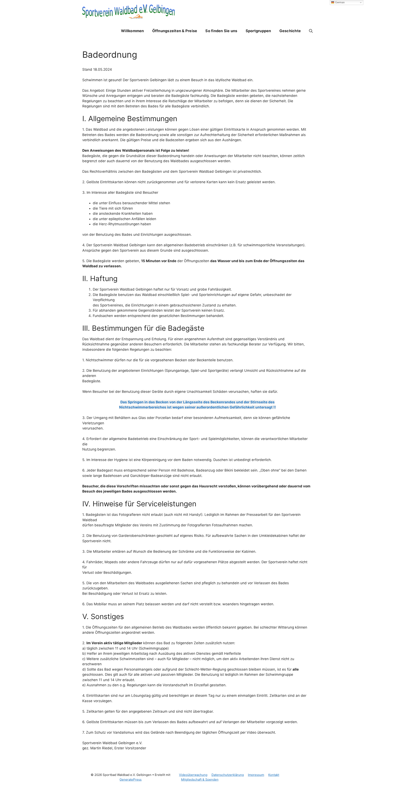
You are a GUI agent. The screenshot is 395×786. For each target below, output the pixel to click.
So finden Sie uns (221, 31)
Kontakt (273, 775)
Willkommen (132, 31)
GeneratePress (131, 779)
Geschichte (290, 31)
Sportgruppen (258, 31)
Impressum (256, 775)
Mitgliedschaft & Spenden (199, 779)
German (339, 2)
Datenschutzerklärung (227, 775)
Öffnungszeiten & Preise (174, 31)
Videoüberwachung (193, 775)
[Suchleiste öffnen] (311, 31)
